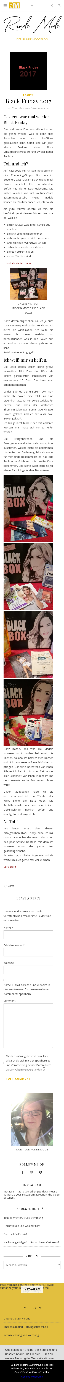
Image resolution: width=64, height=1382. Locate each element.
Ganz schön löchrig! (15, 1234)
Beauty (28, 95)
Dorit (10, 885)
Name (8, 927)
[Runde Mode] (14, 5)
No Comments (40, 108)
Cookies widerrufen (32, 1376)
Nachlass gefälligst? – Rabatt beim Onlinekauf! (31, 1242)
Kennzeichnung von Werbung (21, 1335)
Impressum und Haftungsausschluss (26, 1326)
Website (9, 963)
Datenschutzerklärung (17, 1318)
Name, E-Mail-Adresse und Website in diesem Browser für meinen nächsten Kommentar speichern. (27, 989)
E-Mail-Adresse (14, 945)
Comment (9, 1000)
